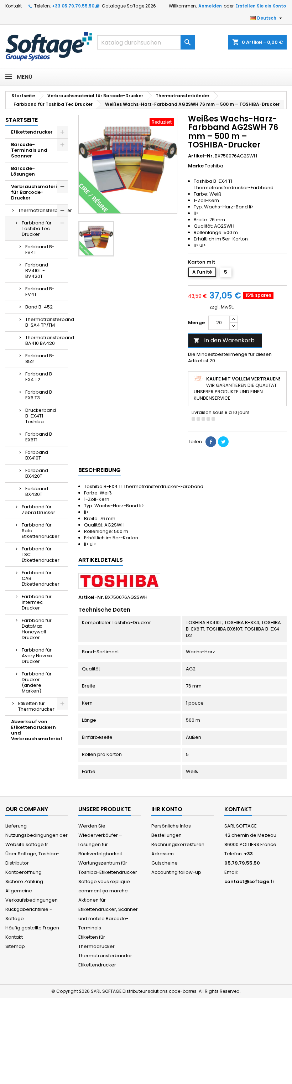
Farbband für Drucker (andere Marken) (37, 682)
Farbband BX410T (36, 455)
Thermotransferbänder (43, 210)
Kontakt (13, 6)
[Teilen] (210, 441)
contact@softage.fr (249, 881)
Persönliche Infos (171, 826)
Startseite (21, 120)
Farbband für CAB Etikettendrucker (40, 578)
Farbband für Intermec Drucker (37, 602)
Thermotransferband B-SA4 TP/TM (46, 322)
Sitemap (15, 946)
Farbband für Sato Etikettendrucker (40, 531)
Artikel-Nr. (201, 156)
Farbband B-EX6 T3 (39, 395)
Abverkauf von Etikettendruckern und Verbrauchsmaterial (36, 730)
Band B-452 (39, 307)
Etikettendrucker (32, 132)
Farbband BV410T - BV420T (36, 270)
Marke (196, 166)
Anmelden (210, 6)
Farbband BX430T (36, 491)
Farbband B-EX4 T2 (39, 376)
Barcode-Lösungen (23, 171)
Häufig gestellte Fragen (32, 927)
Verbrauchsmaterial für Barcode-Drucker (36, 192)
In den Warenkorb (224, 340)
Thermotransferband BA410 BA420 (46, 340)
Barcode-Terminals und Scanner (29, 150)
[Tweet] (223, 441)
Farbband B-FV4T (39, 249)
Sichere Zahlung (24, 881)
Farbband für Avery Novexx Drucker (37, 656)
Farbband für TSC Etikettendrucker (40, 554)
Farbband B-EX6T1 (39, 437)
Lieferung (16, 826)
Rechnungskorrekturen (177, 844)
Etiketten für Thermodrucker (36, 706)
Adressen (162, 853)
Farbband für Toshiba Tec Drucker (37, 228)
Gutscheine (164, 863)
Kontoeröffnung (23, 872)
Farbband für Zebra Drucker (38, 509)
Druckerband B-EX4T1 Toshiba (40, 416)
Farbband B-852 (39, 358)
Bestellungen (166, 835)
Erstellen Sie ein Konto (260, 6)
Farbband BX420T (36, 473)
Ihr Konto (166, 809)
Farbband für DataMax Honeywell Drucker (37, 629)
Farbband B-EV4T (39, 291)
